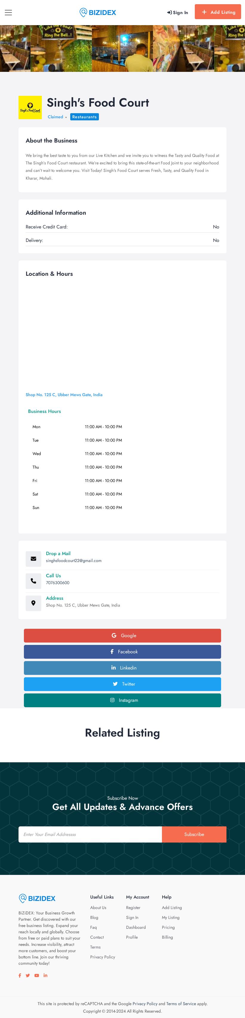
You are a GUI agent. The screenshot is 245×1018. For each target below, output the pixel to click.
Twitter (128, 684)
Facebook (127, 651)
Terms (95, 947)
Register (133, 908)
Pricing (168, 927)
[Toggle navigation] (8, 12)
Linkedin (128, 667)
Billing (167, 937)
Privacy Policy (102, 957)
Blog (94, 917)
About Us (98, 908)
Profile (132, 937)
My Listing (171, 917)
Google (128, 635)
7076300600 (57, 583)
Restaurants (84, 117)
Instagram (127, 700)
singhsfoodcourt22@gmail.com (74, 560)
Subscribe (194, 834)
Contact (97, 937)
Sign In (132, 917)
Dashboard (136, 927)
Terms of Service (181, 1004)
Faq (93, 927)
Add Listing (223, 12)
